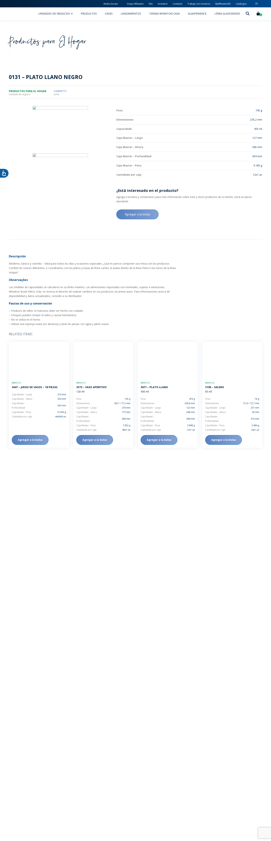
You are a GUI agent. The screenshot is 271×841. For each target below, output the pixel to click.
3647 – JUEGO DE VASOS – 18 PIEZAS (35, 387)
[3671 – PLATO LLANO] (168, 360)
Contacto (177, 3)
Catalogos (241, 3)
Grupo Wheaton (135, 3)
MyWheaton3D (223, 3)
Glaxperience (197, 13)
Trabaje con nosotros (198, 3)
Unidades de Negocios (54, 13)
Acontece (163, 3)
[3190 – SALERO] (232, 360)
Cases (109, 13)
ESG (151, 3)
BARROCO (16, 382)
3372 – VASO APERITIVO (91, 387)
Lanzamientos (131, 13)
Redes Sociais (111, 3)
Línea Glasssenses (227, 13)
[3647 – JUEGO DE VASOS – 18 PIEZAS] (39, 360)
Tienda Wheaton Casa (164, 13)
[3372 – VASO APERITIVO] (103, 360)
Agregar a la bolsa (137, 214)
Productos (89, 13)
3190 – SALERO (214, 387)
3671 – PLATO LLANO (154, 387)
